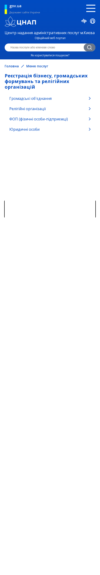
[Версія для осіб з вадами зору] (84, 22)
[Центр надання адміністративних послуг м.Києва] (49, 22)
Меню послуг (37, 66)
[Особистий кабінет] (92, 21)
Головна (12, 66)
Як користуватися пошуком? (50, 55)
